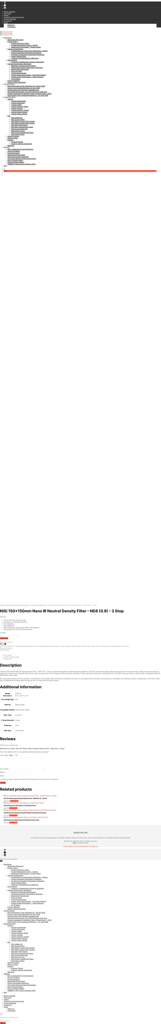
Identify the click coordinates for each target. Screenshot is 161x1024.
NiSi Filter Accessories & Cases (22, 127)
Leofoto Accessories (18, 101)
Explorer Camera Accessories (21, 143)
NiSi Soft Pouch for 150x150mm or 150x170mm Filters (20, 805)
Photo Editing (12, 60)
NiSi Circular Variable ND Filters (22, 132)
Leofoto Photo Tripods (19, 112)
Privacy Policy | (69, 846)
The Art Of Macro (13, 151)
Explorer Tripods (17, 142)
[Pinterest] (5, 644)
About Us (10, 25)
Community (11, 26)
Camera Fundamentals (15, 49)
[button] (4, 169)
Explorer (10, 140)
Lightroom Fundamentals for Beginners (24, 58)
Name (2, 772)
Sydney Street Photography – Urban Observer (27, 77)
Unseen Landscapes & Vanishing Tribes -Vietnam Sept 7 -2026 (29, 93)
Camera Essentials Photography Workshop (26, 52)
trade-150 (125, 646)
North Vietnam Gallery (15, 160)
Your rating (4, 755)
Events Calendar (9, 12)
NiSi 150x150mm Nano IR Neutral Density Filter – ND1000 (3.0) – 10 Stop (25, 798)
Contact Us (8, 21)
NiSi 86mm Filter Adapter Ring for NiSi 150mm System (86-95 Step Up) (25, 812)
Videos (6, 15)
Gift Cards (7, 13)
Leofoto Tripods (17, 108)
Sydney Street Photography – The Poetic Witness (28, 75)
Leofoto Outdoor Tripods (20, 110)
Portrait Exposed (13, 153)
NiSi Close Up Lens (18, 130)
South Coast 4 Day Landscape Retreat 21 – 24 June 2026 (27, 95)
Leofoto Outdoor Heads (19, 106)
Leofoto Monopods (18, 103)
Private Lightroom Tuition (20, 43)
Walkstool (10, 145)
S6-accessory (116, 646)
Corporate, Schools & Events (14, 17)
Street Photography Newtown (18, 156)
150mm (67, 646)
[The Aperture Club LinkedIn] (5, 8)
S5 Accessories (105, 646)
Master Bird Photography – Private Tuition (26, 47)
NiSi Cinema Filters (18, 134)
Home (2, 605)
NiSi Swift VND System (19, 125)
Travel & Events (9, 84)
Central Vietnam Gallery (15, 162)
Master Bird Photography (20, 69)
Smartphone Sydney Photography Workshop (27, 67)
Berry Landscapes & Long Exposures (20, 149)
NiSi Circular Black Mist (19, 129)
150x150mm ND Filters (39, 605)
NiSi (8, 116)
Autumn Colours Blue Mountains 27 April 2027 (23, 88)
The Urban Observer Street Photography (21, 158)
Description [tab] (8, 655)
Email (2, 776)
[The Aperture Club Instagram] (5, 6)
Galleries (7, 147)
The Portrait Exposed (18, 73)
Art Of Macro (15, 78)
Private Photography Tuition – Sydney (24, 45)
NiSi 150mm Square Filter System (23, 123)
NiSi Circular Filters (18, 119)
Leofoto (10, 99)
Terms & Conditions (81, 846)
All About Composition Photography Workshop (27, 54)
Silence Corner (12, 138)
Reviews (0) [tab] (8, 659)
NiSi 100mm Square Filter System (23, 121)
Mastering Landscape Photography (23, 65)
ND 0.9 (84, 646)
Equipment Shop (9, 97)
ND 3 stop (91, 646)
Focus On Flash (16, 71)
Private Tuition (12, 41)
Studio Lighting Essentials (16, 82)
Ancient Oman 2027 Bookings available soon (23, 90)
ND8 (97, 646)
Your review (5, 769)
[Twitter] (3, 644)
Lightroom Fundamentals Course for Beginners (27, 62)
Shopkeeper (13, 859)
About (6, 23)
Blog (5, 166)
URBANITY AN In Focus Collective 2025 (21, 164)
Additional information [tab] (11, 657)
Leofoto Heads (16, 104)
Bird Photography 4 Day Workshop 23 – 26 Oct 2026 (26, 86)
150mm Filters (76, 646)
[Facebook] (1, 644)
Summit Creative (13, 136)
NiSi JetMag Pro (17, 117)
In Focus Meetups (10, 19)
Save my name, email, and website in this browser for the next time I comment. (30, 779)
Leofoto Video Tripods (19, 114)
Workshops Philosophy (15, 39)
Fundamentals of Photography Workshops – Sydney (29, 51)
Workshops (8, 38)
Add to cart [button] (14, 801)
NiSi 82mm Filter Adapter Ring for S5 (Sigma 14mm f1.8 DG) (21, 820)
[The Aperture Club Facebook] (5, 3)
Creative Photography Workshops (19, 64)
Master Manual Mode (18, 56)
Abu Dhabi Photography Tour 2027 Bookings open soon (27, 91)
